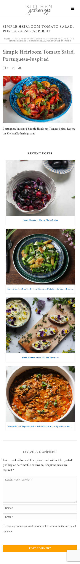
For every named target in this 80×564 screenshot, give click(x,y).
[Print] (21, 67)
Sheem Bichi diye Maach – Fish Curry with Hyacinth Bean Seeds (41, 426)
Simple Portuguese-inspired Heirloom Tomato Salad (43, 39)
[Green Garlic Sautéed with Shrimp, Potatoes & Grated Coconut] (40, 257)
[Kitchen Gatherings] (40, 8)
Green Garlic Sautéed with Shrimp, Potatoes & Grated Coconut (41, 288)
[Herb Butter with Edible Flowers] (40, 325)
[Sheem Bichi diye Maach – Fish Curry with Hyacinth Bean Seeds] (40, 394)
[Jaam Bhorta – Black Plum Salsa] (40, 188)
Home (7, 39)
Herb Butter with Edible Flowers (40, 357)
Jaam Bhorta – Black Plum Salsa (40, 220)
